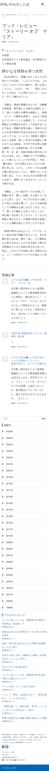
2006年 (9, 561)
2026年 (9, 431)
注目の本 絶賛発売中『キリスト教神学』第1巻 (29, 334)
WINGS (15, 737)
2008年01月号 (11, 15)
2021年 (9, 464)
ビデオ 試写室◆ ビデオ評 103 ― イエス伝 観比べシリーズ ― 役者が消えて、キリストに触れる (28, 360)
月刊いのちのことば (14, 4)
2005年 (9, 568)
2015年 (9, 503)
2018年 (9, 483)
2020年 (9, 470)
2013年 (9, 516)
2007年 (9, 555)
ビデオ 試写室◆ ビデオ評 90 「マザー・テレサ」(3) (29, 281)
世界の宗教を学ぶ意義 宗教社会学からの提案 (24, 717)
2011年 (9, 529)
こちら (26, 742)
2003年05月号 (22, 347)
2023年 (9, 450)
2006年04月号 (22, 322)
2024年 (9, 444)
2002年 (9, 587)
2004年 (9, 574)
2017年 (9, 490)
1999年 (9, 607)
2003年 (9, 581)
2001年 (9, 594)
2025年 (9, 437)
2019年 (9, 477)
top (3, 15)
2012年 (9, 522)
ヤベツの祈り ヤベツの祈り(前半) (18, 686)
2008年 (9, 548)
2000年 (9, 600)
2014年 (9, 509)
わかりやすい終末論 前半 (14, 666)
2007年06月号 (22, 403)
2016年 (9, 496)
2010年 (9, 535)
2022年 (9, 457)
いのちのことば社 (9, 768)
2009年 (9, 542)
